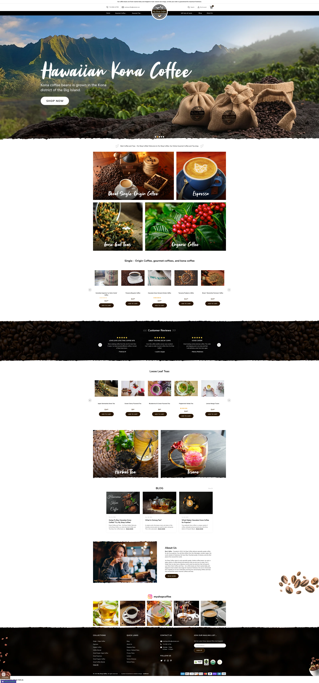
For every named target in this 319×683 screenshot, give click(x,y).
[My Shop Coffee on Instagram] (168, 661)
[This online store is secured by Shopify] (198, 662)
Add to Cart (106, 305)
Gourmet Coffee (120, 13)
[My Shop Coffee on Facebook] (165, 661)
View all (210, 488)
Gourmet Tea (136, 13)
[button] (103, 298)
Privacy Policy (130, 653)
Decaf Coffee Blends (99, 662)
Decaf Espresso (97, 656)
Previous (90, 290)
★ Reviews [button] (5, 677)
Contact (129, 656)
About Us (210, 13)
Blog (200, 13)
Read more (129, 529)
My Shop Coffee (102, 674)
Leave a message (9, 681)
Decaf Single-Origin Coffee (100, 653)
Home (108, 13)
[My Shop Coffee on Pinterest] (171, 661)
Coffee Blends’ (97, 650)
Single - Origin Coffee (99, 641)
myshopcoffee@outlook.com (132, 7)
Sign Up (199, 650)
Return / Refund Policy (133, 650)
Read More (172, 576)
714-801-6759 (114, 7)
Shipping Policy (131, 647)
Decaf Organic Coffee (99, 659)
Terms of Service (131, 659)
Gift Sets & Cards (186, 13)
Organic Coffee (97, 647)
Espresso (95, 644)
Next (229, 290)
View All (95, 665)
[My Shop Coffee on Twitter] (161, 661)
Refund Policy (130, 662)
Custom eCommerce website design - (132, 674)
